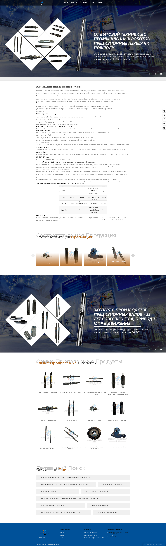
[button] (133, 255)
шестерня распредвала (49, 491)
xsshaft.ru (92, 166)
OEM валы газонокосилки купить (52, 505)
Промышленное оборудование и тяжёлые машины (94, 537)
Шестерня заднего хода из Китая (97, 491)
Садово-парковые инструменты (90, 533)
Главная (38, 78)
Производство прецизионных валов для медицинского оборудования (65, 477)
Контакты (62, 538)
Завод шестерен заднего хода (108, 512)
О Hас (61, 537)
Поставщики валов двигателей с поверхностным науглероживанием (65, 484)
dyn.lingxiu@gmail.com (114, 535)
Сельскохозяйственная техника (90, 532)
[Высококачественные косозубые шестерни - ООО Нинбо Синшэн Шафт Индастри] (41, 3)
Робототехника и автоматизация (90, 535)
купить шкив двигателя (100, 505)
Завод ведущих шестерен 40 (112, 484)
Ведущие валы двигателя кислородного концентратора (60, 512)
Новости (62, 535)
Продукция (62, 533)
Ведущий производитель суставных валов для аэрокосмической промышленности (69, 498)
